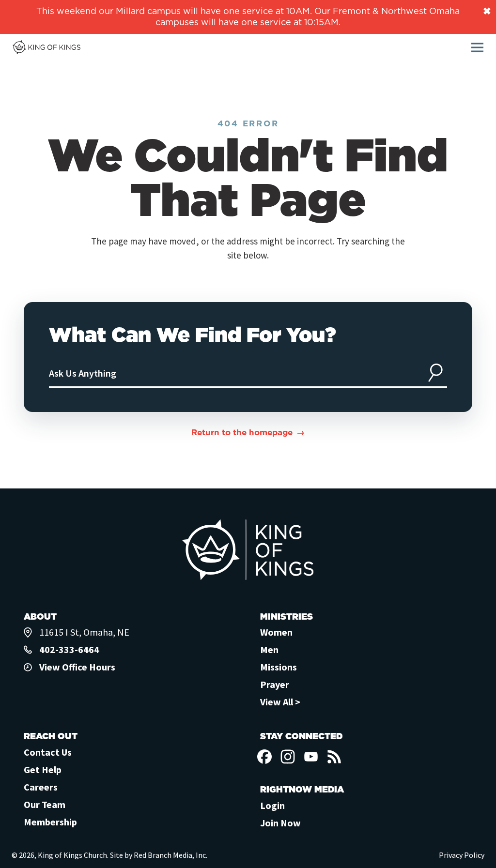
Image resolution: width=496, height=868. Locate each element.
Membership (50, 822)
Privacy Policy (461, 855)
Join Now (280, 823)
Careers (41, 787)
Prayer (274, 684)
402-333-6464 (69, 649)
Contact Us (48, 752)
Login (272, 805)
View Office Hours (77, 667)
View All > (280, 702)
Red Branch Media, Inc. (170, 855)
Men (269, 649)
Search (435, 373)
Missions (278, 667)
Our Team (44, 804)
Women (276, 632)
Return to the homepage (242, 432)
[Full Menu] (477, 48)
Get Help (43, 769)
